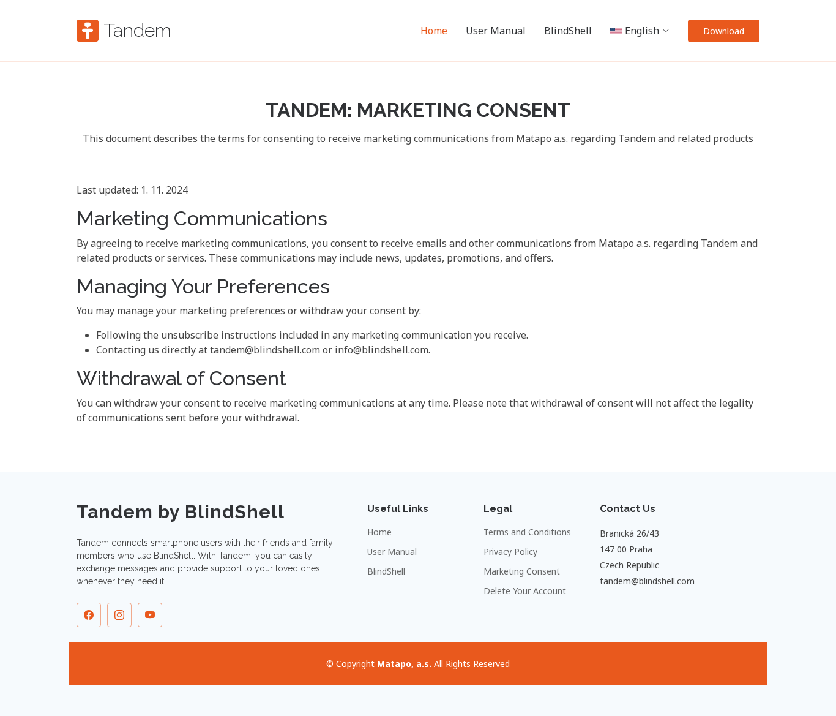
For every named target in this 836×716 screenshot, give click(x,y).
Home (433, 30)
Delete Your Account (524, 591)
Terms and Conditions (527, 532)
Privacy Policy (510, 551)
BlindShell (568, 30)
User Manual (496, 30)
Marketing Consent (521, 571)
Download (723, 31)
